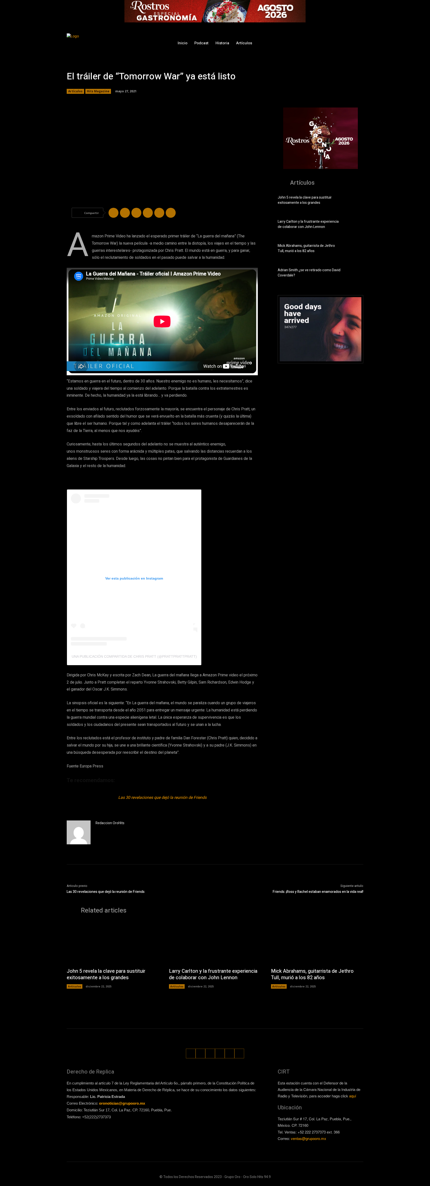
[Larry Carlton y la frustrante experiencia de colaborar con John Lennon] (354, 225)
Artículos (75, 91)
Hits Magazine (98, 91)
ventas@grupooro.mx (308, 1138)
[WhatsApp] (350, 43)
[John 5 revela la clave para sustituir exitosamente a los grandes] (354, 201)
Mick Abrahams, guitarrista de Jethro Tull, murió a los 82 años (306, 248)
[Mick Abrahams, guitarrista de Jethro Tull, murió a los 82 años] (354, 249)
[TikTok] (332, 43)
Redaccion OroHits (110, 823)
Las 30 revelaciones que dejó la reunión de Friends (162, 798)
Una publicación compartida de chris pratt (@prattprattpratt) (134, 656)
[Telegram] (136, 213)
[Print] (171, 213)
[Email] (159, 213)
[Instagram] (322, 43)
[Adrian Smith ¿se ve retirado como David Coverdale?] (354, 274)
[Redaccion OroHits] (79, 832)
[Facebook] (313, 43)
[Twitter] (341, 43)
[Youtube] (360, 43)
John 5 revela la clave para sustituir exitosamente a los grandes (305, 200)
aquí (352, 1095)
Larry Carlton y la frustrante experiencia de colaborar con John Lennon (308, 224)
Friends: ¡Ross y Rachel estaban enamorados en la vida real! (318, 891)
